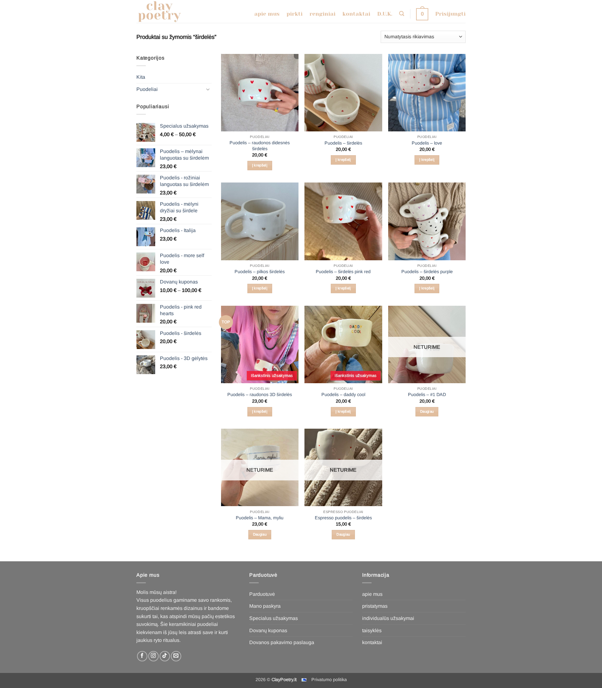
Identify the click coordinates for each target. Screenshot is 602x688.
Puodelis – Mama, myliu (259, 517)
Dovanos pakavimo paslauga (281, 642)
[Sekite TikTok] (165, 656)
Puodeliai (147, 89)
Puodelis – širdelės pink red (343, 271)
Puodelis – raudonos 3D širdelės (259, 394)
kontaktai (372, 642)
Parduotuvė (262, 594)
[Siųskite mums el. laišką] (176, 656)
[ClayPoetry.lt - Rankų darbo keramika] (164, 11)
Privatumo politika (329, 679)
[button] (401, 14)
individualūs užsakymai (388, 618)
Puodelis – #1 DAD (427, 394)
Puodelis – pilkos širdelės (260, 271)
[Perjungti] (208, 89)
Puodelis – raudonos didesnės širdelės (260, 145)
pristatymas (375, 606)
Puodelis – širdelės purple (427, 271)
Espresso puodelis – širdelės (343, 517)
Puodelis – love (427, 143)
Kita (140, 77)
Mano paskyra (265, 606)
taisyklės (372, 630)
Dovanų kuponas (268, 630)
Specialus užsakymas (273, 618)
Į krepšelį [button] (259, 165)
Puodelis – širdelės (343, 143)
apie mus (372, 594)
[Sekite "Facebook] (142, 656)
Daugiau (427, 411)
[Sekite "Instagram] (153, 656)
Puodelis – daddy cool (343, 394)
